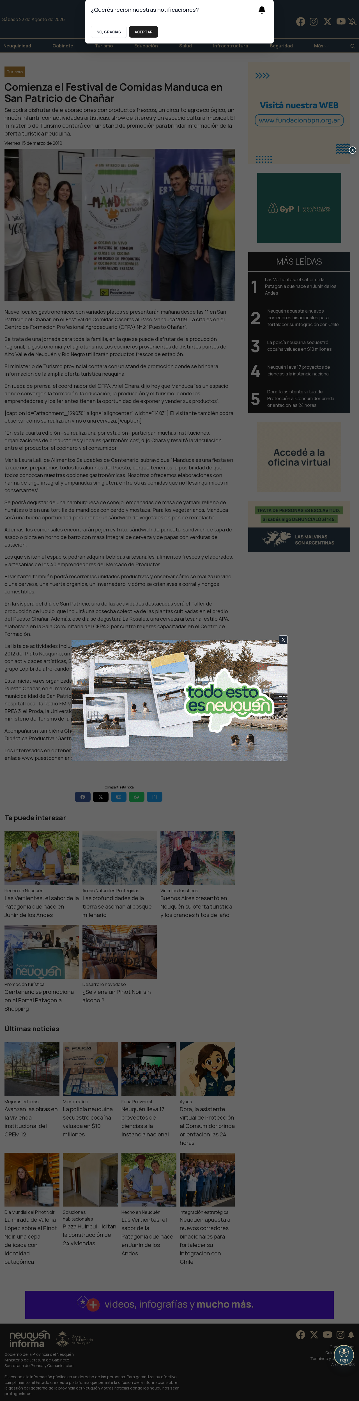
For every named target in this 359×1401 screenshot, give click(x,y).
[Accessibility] (344, 1355)
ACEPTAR (144, 32)
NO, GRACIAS (109, 32)
